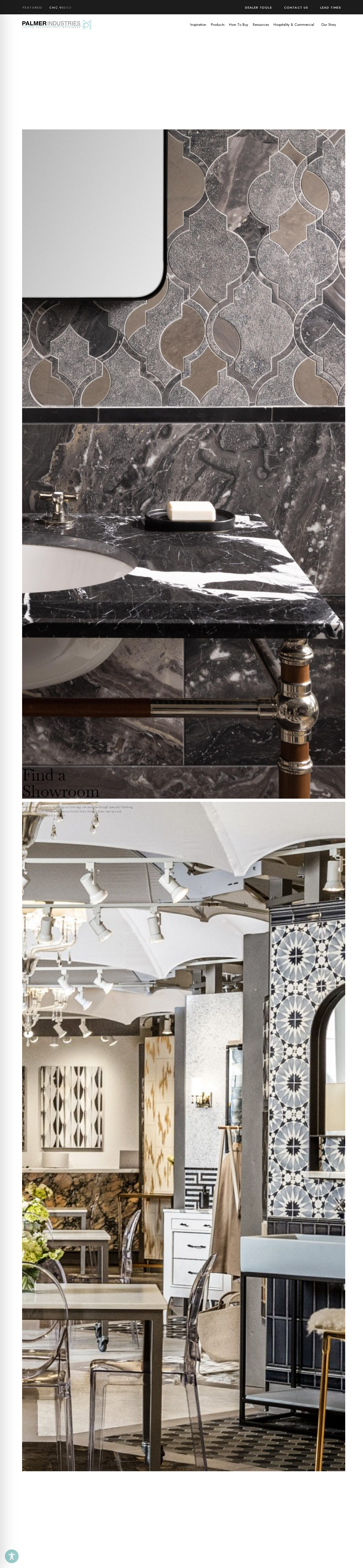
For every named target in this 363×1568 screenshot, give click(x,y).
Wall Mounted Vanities (74, 7)
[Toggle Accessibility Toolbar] (11, 1556)
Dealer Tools (258, 7)
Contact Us (296, 7)
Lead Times (330, 7)
